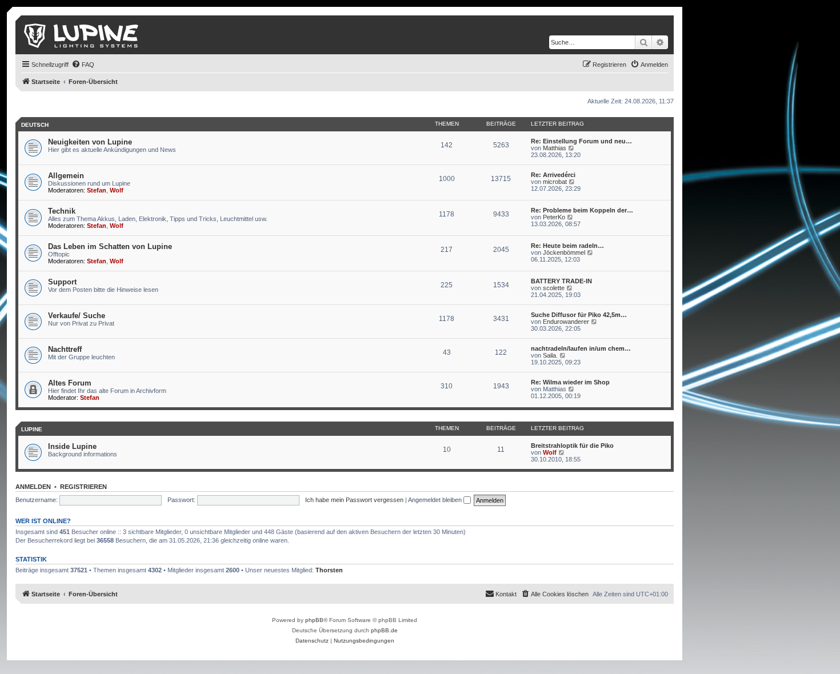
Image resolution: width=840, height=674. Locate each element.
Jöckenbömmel (564, 252)
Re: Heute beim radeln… (567, 245)
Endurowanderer (566, 321)
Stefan (96, 190)
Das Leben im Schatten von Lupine (110, 246)
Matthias (554, 148)
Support (62, 282)
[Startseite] (82, 34)
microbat (555, 181)
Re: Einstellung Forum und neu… (581, 141)
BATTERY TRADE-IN (561, 281)
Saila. (550, 355)
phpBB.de (384, 630)
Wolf (116, 190)
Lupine (31, 429)
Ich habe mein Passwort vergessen (354, 499)
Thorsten (329, 570)
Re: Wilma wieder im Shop (570, 382)
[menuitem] (82, 64)
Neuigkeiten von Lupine (90, 142)
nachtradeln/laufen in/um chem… (581, 348)
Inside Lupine (72, 446)
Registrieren (83, 486)
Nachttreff (65, 349)
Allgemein (66, 175)
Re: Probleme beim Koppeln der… (582, 210)
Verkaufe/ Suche (76, 315)
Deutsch (35, 125)
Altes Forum (69, 383)
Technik (61, 211)
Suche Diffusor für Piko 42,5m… (579, 314)
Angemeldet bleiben (435, 499)
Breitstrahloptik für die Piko (572, 445)
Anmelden (33, 486)
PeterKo (554, 217)
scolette (554, 287)
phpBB (314, 620)
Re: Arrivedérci (553, 174)
